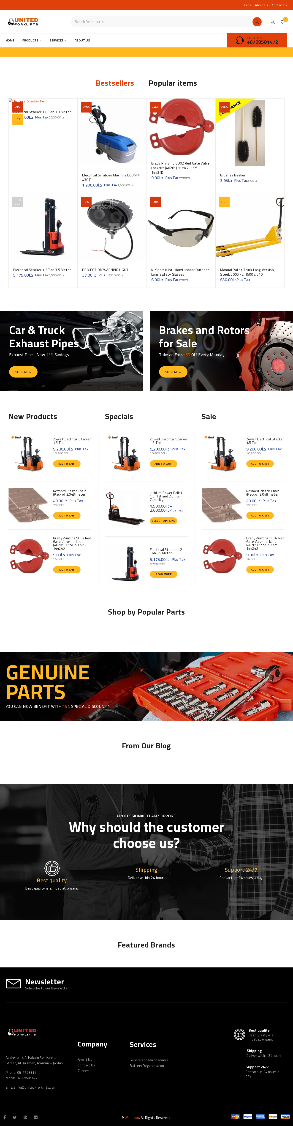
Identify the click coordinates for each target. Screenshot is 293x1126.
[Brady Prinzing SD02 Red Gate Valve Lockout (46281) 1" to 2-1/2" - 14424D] (29, 556)
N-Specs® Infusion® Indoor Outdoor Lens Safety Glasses (180, 272)
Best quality (259, 1030)
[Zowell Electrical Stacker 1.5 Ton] (29, 453)
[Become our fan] (4, 1117)
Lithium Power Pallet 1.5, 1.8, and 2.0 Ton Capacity (166, 496)
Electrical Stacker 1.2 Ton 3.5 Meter (42, 269)
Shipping (254, 1050)
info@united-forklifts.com (35, 1087)
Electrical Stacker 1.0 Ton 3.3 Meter (42, 112)
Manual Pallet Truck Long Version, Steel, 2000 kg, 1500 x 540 (247, 272)
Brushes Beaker (233, 175)
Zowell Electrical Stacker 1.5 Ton (72, 440)
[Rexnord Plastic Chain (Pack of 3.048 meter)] (29, 505)
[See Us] (25, 1117)
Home (247, 5)
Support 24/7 (257, 1066)
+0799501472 (262, 42)
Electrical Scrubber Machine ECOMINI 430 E (111, 177)
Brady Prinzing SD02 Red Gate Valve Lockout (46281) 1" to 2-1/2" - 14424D (180, 168)
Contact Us (279, 5)
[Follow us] (15, 1117)
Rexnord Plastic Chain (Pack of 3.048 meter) (69, 492)
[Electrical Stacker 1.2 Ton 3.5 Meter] (125, 564)
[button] (67, 463)
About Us (261, 5)
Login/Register (273, 22)
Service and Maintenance (149, 1060)
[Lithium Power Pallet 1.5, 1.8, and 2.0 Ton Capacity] (125, 509)
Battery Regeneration (147, 1065)
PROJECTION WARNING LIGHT (105, 269)
